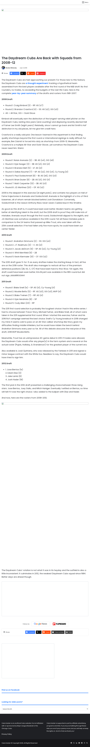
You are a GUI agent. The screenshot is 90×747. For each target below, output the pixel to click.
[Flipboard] (59, 623)
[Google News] (40, 624)
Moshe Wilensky (11, 68)
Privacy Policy (7, 734)
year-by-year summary (24, 93)
